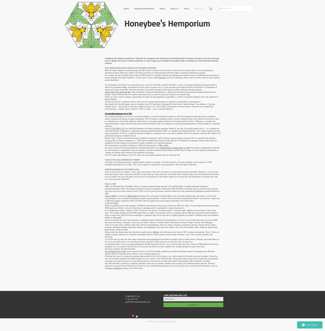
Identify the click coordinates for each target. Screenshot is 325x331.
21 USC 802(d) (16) (117, 128)
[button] (174, 8)
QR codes (162, 77)
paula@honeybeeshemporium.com (138, 302)
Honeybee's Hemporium (167, 23)
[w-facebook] (137, 317)
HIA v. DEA (163, 145)
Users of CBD (110, 196)
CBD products (132, 196)
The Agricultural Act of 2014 (115, 251)
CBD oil (156, 232)
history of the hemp (115, 268)
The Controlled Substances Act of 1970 (118, 113)
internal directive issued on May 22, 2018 (175, 147)
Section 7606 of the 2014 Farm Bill (118, 92)
